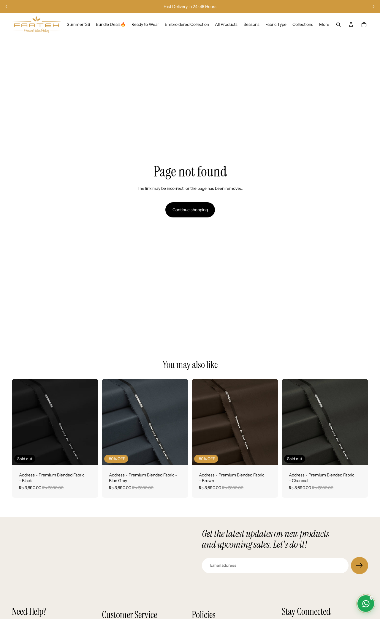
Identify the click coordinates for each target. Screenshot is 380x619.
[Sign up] (359, 565)
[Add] (179, 456)
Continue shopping (190, 209)
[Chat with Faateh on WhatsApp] (365, 603)
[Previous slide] (6, 6)
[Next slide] (373, 6)
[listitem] (324, 24)
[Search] (338, 24)
